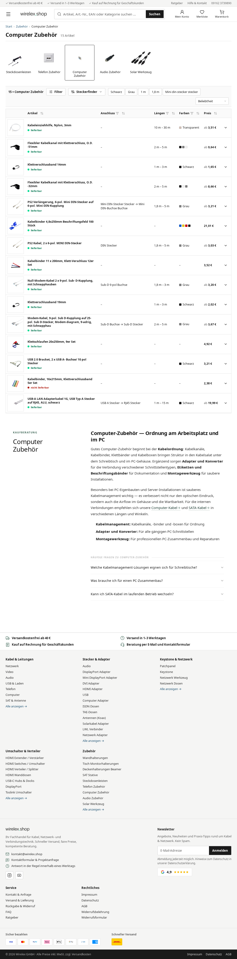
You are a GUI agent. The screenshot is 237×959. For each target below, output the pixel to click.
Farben (184, 113)
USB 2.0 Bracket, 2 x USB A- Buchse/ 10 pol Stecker (57, 361)
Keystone (166, 672)
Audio (10, 677)
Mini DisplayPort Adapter (100, 677)
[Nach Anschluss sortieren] (123, 113)
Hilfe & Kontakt (197, 3)
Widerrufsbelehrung (95, 912)
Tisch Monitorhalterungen (101, 764)
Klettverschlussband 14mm (47, 165)
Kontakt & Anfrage (18, 894)
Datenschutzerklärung (181, 863)
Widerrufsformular (94, 917)
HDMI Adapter (93, 689)
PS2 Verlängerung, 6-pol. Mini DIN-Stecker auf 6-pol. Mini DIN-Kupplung (61, 204)
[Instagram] (9, 875)
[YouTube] (19, 875)
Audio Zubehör (93, 798)
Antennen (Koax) (94, 718)
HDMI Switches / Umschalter (25, 764)
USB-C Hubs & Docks (20, 781)
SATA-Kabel (197, 507)
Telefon (11, 689)
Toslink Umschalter (19, 792)
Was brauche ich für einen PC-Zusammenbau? (127, 580)
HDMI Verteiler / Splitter (22, 769)
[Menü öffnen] (8, 14)
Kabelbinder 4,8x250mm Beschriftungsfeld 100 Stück (61, 223)
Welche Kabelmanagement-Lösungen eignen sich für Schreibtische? (144, 567)
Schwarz (116, 92)
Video (9, 672)
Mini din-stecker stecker (181, 92)
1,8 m (155, 92)
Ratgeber (177, 3)
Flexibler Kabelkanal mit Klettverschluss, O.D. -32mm (60, 184)
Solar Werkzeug (93, 804)
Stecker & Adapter (96, 659)
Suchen (154, 14)
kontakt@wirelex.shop (26, 854)
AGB (84, 906)
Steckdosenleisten (95, 781)
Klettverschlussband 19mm (47, 302)
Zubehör (22, 26)
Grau (131, 92)
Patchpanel (167, 666)
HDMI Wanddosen (18, 775)
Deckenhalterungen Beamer (102, 769)
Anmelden (220, 850)
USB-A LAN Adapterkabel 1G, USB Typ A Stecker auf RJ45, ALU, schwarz (61, 400)
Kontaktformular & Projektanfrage (35, 860)
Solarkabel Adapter (96, 724)
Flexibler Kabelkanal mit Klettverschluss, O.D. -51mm (60, 145)
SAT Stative (90, 775)
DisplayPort (14, 786)
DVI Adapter (91, 683)
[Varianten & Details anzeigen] (225, 127)
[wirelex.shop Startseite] (33, 14)
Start (9, 26)
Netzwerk (12, 666)
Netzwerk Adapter (95, 735)
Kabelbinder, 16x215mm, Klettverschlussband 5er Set (60, 381)
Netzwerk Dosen (171, 683)
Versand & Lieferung (20, 900)
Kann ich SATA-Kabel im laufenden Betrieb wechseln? (132, 594)
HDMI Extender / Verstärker (25, 758)
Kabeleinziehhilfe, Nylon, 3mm (49, 125)
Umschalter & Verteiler (23, 751)
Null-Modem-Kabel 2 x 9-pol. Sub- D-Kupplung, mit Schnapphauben (60, 282)
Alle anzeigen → (16, 706)
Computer (13, 695)
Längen (159, 113)
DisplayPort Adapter (96, 672)
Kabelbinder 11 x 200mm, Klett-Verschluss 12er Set (61, 263)
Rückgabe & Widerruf (20, 906)
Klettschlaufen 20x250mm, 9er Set (51, 342)
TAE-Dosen (90, 712)
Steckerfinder (86, 92)
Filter (58, 92)
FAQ (8, 912)
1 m (143, 92)
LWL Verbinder (93, 729)
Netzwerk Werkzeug (174, 677)
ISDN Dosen (91, 706)
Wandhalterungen (95, 758)
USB (85, 695)
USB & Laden (15, 683)
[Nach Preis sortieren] (215, 113)
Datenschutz (90, 900)
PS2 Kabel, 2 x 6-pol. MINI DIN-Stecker (55, 243)
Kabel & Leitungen (20, 659)
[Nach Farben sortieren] (197, 113)
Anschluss (108, 113)
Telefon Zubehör (94, 786)
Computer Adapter (96, 700)
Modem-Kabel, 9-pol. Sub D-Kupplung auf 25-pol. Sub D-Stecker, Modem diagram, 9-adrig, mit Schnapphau (60, 322)
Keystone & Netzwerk (176, 659)
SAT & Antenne (16, 700)
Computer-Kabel (164, 507)
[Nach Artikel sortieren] (41, 113)
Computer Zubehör (96, 792)
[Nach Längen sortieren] (173, 113)
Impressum (89, 894)
